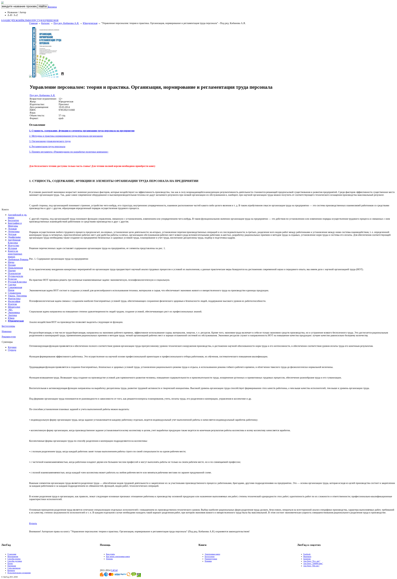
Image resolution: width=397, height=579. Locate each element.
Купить (33, 523)
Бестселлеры (8, 326)
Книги (5, 209)
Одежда (12, 350)
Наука (11, 262)
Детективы (14, 231)
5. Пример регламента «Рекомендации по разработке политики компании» (68, 151)
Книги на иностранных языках (15, 254)
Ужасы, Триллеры (17, 295)
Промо (10, 563)
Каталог (45, 23)
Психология (14, 273)
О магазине (11, 554)
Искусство (13, 245)
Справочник (14, 293)
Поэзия (12, 265)
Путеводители (15, 276)
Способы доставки (14, 561)
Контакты (11, 570)
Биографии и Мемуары (15, 224)
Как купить (110, 554)
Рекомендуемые (211, 559)
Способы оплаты (13, 559)
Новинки (6, 331)
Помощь (109, 559)
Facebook (306, 554)
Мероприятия (12, 556)
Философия (14, 301)
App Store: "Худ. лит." (311, 561)
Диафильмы (14, 237)
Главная (33, 23)
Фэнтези (12, 304)
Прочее (12, 270)
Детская (12, 234)
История (12, 248)
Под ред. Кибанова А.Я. (66, 23)
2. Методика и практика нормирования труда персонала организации (66, 136)
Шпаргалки (14, 307)
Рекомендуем (9, 336)
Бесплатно (13, 220)
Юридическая (90, 23)
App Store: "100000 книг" (313, 563)
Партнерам (11, 566)
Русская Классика (17, 281)
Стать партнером (13, 568)
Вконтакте (307, 556)
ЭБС (10, 309)
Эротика (12, 315)
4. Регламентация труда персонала (47, 146)
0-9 (2, 20)
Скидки (12, 284)
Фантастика (14, 298)
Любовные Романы (18, 259)
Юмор (11, 318)
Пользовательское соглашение (19, 573)
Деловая (12, 228)
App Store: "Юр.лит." (311, 566)
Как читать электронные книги (118, 556)
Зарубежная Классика (14, 241)
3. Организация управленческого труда (50, 141)
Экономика (14, 312)
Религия (12, 279)
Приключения (15, 267)
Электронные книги (212, 554)
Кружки (12, 347)
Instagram (307, 559)
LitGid (114, 570)
